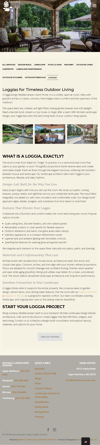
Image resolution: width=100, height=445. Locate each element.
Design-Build (24, 65)
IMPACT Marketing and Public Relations (38, 439)
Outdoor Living (84, 65)
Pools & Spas (55, 65)
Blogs (38, 378)
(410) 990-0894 (21, 380)
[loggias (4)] (50, 134)
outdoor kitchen (87, 291)
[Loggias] (17, 134)
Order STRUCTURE (45, 373)
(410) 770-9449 (18, 386)
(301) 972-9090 (22, 398)
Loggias (52, 77)
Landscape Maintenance (29, 69)
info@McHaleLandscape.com (80, 380)
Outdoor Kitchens (12, 77)
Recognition (42, 411)
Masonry (69, 65)
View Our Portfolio (50, 336)
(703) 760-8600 (19, 392)
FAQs (38, 383)
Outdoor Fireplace (35, 77)
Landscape (39, 65)
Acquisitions (42, 401)
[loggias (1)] (82, 134)
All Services (8, 65)
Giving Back (41, 406)
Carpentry (8, 69)
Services (39, 368)
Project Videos (43, 388)
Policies (39, 416)
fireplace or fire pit (14, 295)
